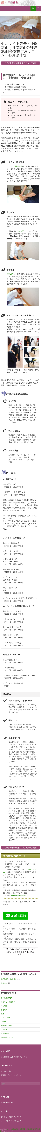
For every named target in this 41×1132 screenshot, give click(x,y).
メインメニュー (38, 8)
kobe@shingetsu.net (19, 895)
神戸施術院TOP (6, 998)
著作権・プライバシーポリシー (12, 1075)
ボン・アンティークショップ (11, 1121)
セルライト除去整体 (14, 166)
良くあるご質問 (6, 1071)
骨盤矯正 (10, 274)
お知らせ (4, 983)
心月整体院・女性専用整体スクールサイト (15, 1057)
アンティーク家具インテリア (11, 1117)
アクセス (4, 1029)
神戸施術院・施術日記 (8, 979)
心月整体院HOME (7, 1037)
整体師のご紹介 (6, 1025)
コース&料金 (5, 1018)
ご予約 (3, 1021)
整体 (2, 1014)
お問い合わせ (5, 1033)
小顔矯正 (20, 231)
